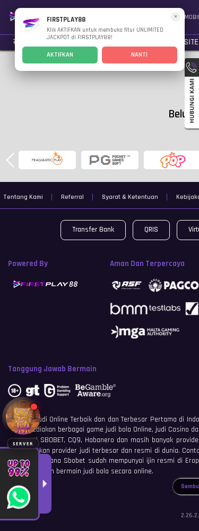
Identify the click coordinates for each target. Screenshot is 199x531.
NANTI (139, 55)
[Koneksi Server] (23, 417)
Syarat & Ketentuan (130, 197)
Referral (72, 197)
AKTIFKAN (60, 55)
